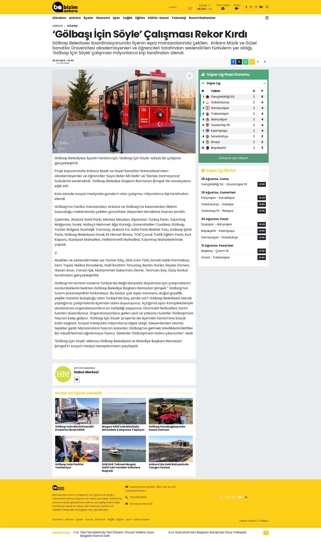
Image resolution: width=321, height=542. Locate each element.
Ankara (75, 18)
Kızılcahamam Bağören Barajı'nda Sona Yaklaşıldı (210, 532)
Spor (116, 18)
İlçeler (88, 18)
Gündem (59, 18)
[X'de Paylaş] (239, 62)
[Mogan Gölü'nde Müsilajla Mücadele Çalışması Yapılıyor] (124, 411)
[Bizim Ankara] (64, 7)
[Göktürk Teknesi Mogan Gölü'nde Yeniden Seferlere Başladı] (124, 449)
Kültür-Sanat (158, 18)
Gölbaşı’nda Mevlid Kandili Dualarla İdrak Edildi (74, 428)
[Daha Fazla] (252, 62)
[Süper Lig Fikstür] (264, 170)
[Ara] (267, 7)
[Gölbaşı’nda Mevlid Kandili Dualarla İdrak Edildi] (77, 411)
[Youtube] (240, 497)
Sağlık (127, 18)
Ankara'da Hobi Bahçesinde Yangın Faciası (169, 465)
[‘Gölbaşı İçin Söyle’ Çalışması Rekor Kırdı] (124, 111)
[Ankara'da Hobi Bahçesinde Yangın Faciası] (171, 449)
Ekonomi (103, 18)
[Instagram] (233, 497)
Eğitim (140, 18)
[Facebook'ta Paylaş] (233, 62)
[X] (227, 497)
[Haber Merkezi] (63, 374)
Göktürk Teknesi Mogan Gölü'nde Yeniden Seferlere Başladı (121, 467)
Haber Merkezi (86, 372)
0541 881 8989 (138, 497)
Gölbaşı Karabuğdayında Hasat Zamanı (167, 428)
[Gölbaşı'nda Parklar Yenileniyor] (77, 449)
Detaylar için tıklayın (233, 158)
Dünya (89, 519)
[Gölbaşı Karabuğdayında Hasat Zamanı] (171, 411)
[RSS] (246, 497)
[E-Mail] (77, 379)
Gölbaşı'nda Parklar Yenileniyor (69, 465)
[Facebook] (221, 497)
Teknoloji (179, 18)
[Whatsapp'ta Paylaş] (245, 62)
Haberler (57, 26)
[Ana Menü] (267, 18)
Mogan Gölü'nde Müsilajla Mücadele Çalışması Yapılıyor (123, 428)
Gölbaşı (72, 26)
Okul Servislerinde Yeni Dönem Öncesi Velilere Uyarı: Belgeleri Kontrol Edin (117, 534)
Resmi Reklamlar (202, 18)
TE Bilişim (263, 520)
